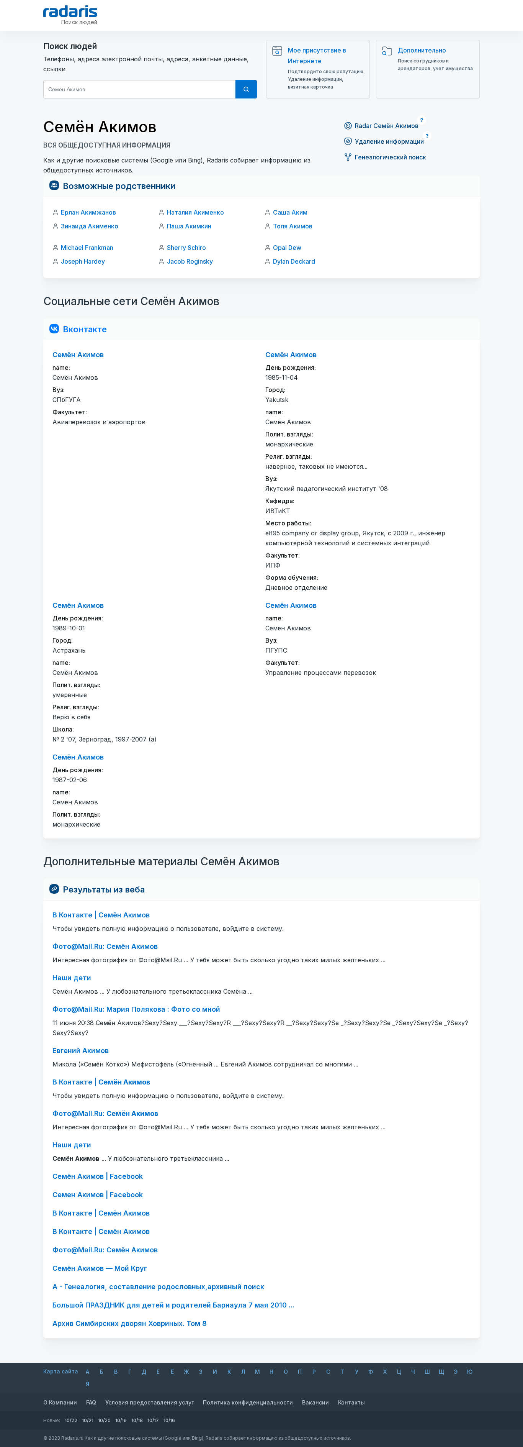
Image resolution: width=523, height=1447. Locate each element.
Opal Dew (287, 247)
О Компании (60, 1402)
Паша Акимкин (189, 226)
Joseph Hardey (83, 261)
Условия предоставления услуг (149, 1402)
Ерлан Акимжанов (88, 212)
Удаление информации (389, 141)
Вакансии (315, 1402)
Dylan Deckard (294, 261)
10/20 (104, 1420)
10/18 (137, 1420)
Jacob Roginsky (190, 261)
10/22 (71, 1420)
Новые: (51, 1420)
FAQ (91, 1402)
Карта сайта (60, 1371)
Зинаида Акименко (89, 226)
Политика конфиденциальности (248, 1402)
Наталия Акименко (195, 212)
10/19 (121, 1420)
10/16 (169, 1420)
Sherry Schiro (186, 247)
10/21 (87, 1420)
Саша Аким (290, 212)
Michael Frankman (87, 247)
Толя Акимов (292, 226)
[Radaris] (70, 11)
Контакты (351, 1402)
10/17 (153, 1420)
